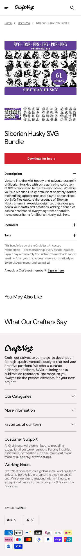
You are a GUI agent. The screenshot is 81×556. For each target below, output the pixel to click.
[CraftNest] (24, 8)
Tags (7, 235)
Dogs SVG (24, 23)
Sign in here (56, 270)
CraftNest (20, 508)
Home (8, 23)
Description (13, 174)
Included (11, 225)
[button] (9, 8)
